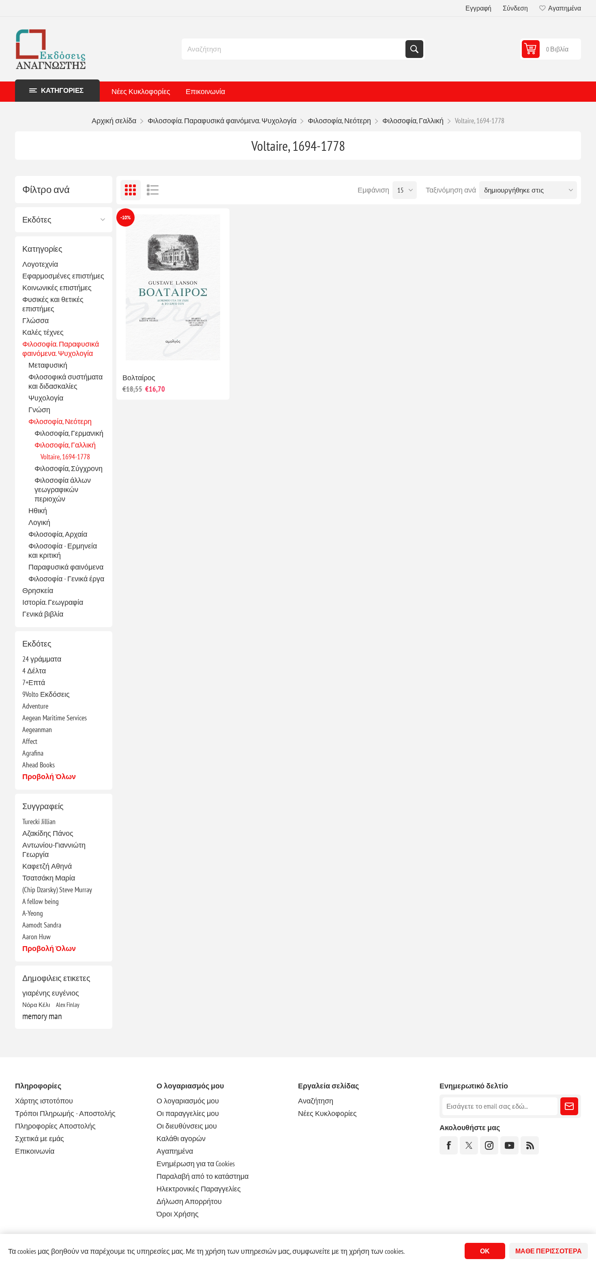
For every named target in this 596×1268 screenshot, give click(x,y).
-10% (125, 217)
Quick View (154, 354)
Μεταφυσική (47, 365)
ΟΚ (485, 1251)
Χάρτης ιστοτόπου (44, 1100)
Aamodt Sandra (41, 925)
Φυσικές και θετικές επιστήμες (53, 304)
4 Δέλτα (34, 670)
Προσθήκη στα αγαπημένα (137, 354)
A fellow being (40, 901)
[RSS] (530, 1145)
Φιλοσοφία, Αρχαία (57, 534)
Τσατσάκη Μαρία (48, 877)
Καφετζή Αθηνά (47, 866)
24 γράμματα (41, 659)
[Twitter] (469, 1145)
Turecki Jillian (39, 821)
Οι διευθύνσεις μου (187, 1126)
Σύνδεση (515, 8)
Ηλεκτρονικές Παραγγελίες (199, 1188)
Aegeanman (37, 729)
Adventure (35, 706)
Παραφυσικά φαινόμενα (65, 567)
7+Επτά (33, 682)
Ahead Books (38, 764)
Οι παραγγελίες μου (188, 1113)
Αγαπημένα (175, 1151)
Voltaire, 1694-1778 (65, 456)
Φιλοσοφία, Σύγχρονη (68, 468)
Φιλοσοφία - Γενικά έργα (66, 578)
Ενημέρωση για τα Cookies (196, 1163)
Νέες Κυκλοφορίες (140, 91)
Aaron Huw (36, 936)
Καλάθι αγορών (181, 1138)
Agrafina (32, 753)
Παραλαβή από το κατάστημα (203, 1176)
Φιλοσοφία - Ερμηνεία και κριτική (62, 550)
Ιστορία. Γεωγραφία (52, 602)
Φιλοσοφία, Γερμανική (68, 433)
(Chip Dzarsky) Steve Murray (57, 889)
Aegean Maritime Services (54, 717)
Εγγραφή (478, 8)
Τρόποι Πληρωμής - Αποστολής (65, 1113)
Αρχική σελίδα (114, 120)
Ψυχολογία (45, 398)
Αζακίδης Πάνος (47, 833)
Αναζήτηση (414, 49)
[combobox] (294, 49)
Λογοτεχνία (40, 264)
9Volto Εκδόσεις (46, 694)
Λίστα (153, 190)
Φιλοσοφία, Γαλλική (65, 445)
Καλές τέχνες (43, 332)
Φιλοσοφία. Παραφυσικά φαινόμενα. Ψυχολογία (60, 348)
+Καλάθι (190, 354)
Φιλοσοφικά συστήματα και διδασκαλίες (65, 381)
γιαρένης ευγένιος (50, 993)
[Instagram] (489, 1145)
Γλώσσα (35, 320)
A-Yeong (32, 913)
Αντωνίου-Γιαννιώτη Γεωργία (54, 849)
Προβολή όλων (49, 776)
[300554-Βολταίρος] (172, 287)
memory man (42, 1016)
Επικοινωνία (205, 91)
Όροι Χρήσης (178, 1214)
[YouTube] (509, 1145)
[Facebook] (448, 1145)
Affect (29, 741)
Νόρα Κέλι (36, 1004)
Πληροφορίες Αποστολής (55, 1126)
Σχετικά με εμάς (39, 1138)
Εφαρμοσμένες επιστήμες (63, 276)
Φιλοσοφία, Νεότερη (60, 421)
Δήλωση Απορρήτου (189, 1201)
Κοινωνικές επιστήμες (57, 287)
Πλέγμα (130, 190)
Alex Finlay (67, 1004)
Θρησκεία (37, 590)
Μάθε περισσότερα (548, 1251)
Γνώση (39, 409)
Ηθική (37, 510)
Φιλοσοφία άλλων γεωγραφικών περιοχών (62, 489)
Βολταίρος (138, 377)
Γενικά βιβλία (42, 614)
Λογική (39, 522)
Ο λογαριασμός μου (188, 1100)
